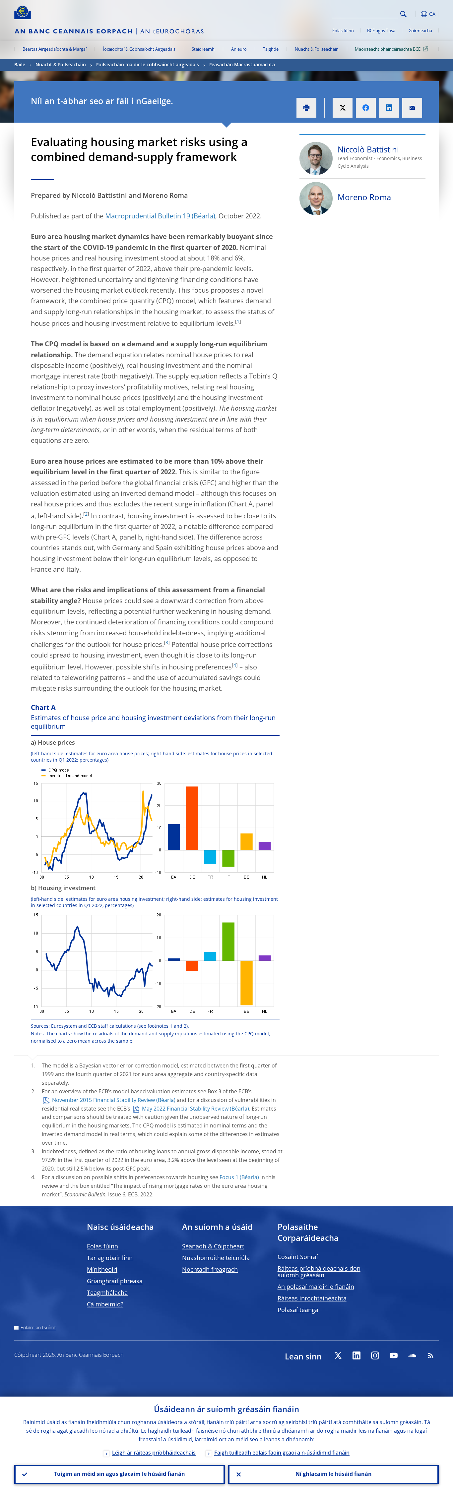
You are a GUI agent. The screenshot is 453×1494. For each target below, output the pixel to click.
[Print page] (306, 108)
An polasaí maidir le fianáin (316, 1287)
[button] (415, 14)
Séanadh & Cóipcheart (213, 1247)
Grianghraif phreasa (115, 1282)
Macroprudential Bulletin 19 (147, 216)
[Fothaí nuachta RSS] (431, 1355)
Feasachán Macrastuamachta (242, 65)
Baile (19, 65)
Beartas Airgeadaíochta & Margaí (55, 49)
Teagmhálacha (107, 1293)
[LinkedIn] (356, 1355)
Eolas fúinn (343, 31)
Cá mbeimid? (105, 1305)
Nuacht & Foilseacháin (317, 49)
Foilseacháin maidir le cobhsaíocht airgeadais (147, 65)
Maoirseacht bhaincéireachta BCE (388, 49)
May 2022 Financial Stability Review (185, 1109)
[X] (338, 1355)
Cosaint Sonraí (298, 1257)
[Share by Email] (412, 108)
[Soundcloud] (412, 1355)
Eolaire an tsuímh (38, 1328)
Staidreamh (203, 49)
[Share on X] (343, 108)
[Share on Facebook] (366, 108)
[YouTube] (394, 1355)
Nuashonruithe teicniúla (216, 1258)
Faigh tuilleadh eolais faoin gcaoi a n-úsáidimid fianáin (282, 1453)
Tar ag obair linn (110, 1258)
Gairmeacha (420, 31)
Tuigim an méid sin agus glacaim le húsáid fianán (119, 1474)
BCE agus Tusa (381, 31)
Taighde (271, 49)
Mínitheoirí (102, 1270)
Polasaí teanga (298, 1310)
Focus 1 (229, 1177)
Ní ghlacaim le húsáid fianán (333, 1474)
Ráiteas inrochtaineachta (312, 1299)
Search (403, 14)
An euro (239, 49)
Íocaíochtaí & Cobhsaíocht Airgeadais (139, 49)
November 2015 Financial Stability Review (103, 1100)
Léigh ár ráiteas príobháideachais (154, 1453)
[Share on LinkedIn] (389, 108)
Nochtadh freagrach (210, 1270)
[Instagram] (375, 1355)
